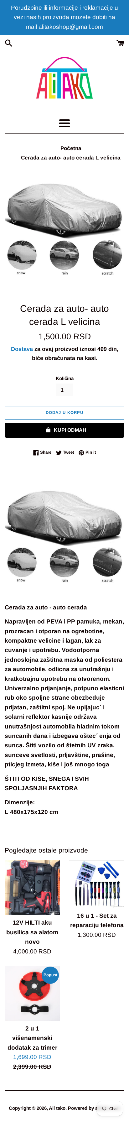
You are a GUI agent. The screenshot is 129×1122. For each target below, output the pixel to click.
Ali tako (57, 1108)
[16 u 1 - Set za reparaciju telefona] (96, 884)
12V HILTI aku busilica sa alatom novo (32, 932)
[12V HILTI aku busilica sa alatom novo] (32, 887)
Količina (65, 378)
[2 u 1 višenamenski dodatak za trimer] (32, 993)
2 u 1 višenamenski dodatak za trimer (32, 1038)
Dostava (22, 349)
